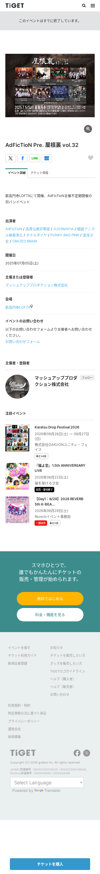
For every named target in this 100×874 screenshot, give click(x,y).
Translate (52, 790)
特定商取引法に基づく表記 (27, 713)
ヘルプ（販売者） (63, 687)
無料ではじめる (50, 598)
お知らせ (56, 648)
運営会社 (14, 729)
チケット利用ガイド (22, 655)
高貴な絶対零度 (38, 229)
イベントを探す (19, 648)
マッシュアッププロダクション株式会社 (36, 285)
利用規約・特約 (19, 706)
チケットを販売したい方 (67, 655)
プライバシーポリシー (24, 721)
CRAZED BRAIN (24, 241)
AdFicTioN (13, 229)
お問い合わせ (59, 695)
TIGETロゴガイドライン (67, 671)
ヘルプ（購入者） (63, 679)
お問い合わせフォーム (22, 341)
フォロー (87, 377)
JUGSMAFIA (63, 229)
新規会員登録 (17, 664)
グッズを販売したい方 (66, 664)
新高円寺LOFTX (17, 307)
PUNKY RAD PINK (64, 235)
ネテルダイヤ (36, 235)
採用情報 (14, 737)
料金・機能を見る (50, 614)
